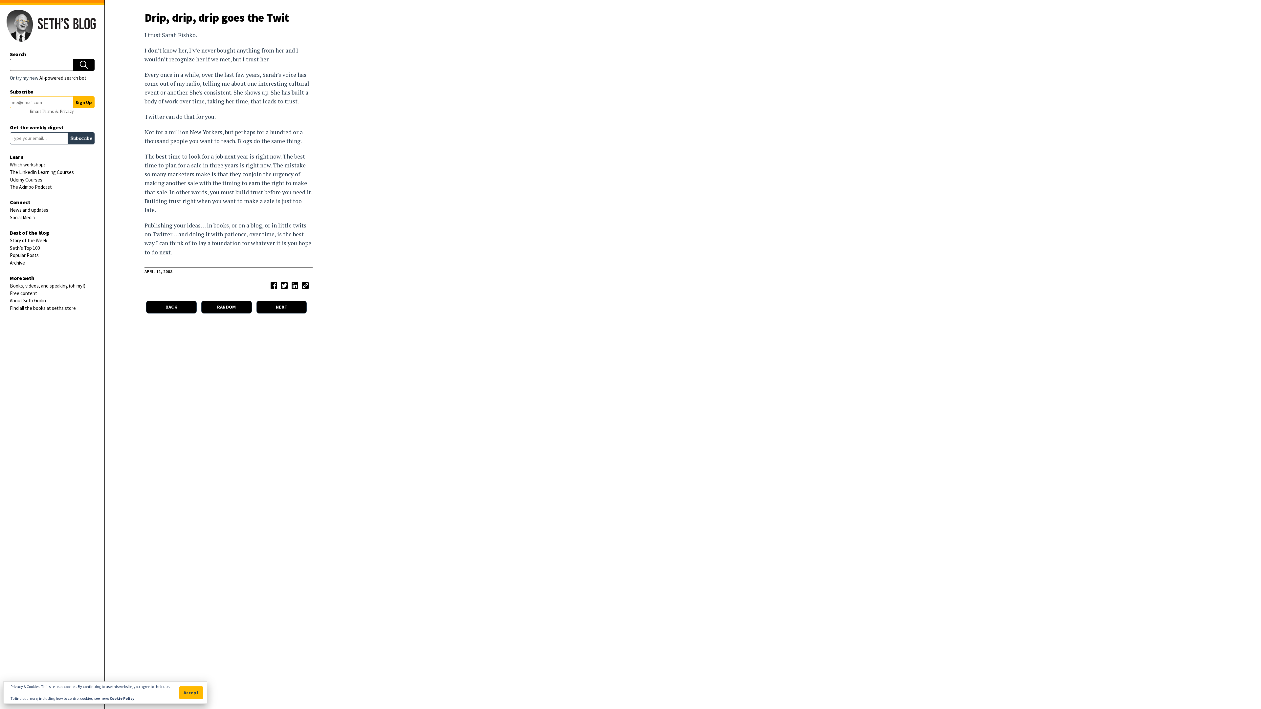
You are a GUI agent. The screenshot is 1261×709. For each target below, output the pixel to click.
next (281, 307)
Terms (48, 111)
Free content (23, 293)
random (226, 307)
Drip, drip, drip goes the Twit (216, 17)
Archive (17, 263)
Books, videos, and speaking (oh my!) (47, 286)
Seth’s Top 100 (25, 248)
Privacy (67, 111)
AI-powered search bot (62, 78)
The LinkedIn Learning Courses (42, 172)
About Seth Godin (28, 300)
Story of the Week (28, 240)
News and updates (29, 210)
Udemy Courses (26, 180)
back (171, 307)
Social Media (22, 217)
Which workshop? (28, 164)
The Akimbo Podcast (31, 187)
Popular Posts (24, 255)
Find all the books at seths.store (43, 308)
